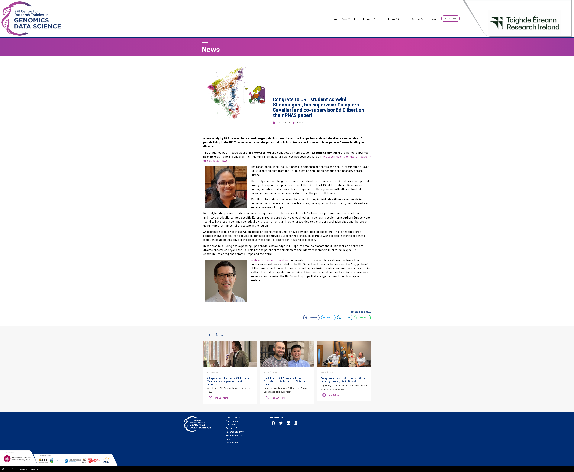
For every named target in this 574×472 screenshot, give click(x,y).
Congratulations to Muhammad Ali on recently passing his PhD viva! (343, 380)
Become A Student (396, 19)
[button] (311, 317)
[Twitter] (281, 423)
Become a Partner (419, 19)
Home (334, 19)
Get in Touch (232, 442)
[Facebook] (273, 423)
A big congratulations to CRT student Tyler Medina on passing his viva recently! (229, 381)
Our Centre (231, 424)
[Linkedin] (288, 423)
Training (377, 19)
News (434, 19)
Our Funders (232, 421)
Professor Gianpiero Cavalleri (269, 260)
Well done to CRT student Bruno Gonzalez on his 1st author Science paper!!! (284, 381)
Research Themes (362, 19)
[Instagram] (296, 423)
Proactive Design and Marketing (25, 469)
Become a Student (235, 431)
